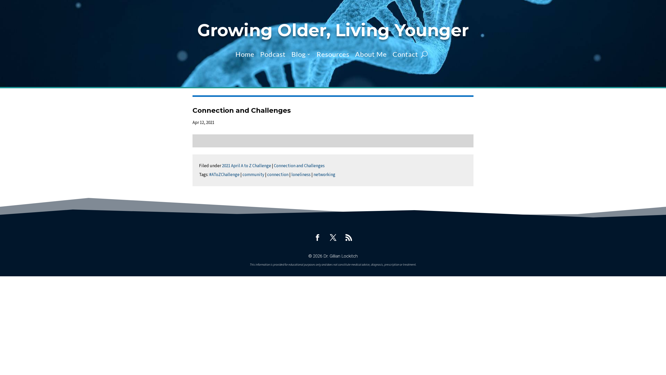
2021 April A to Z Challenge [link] (246, 166)
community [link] (253, 175)
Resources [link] (333, 54)
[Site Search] (424, 54)
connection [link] (278, 175)
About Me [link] (371, 54)
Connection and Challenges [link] (299, 166)
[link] (317, 237)
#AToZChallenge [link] (224, 175)
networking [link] (324, 175)
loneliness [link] (301, 175)
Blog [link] (298, 54)
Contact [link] (405, 54)
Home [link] (244, 54)
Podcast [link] (273, 54)
